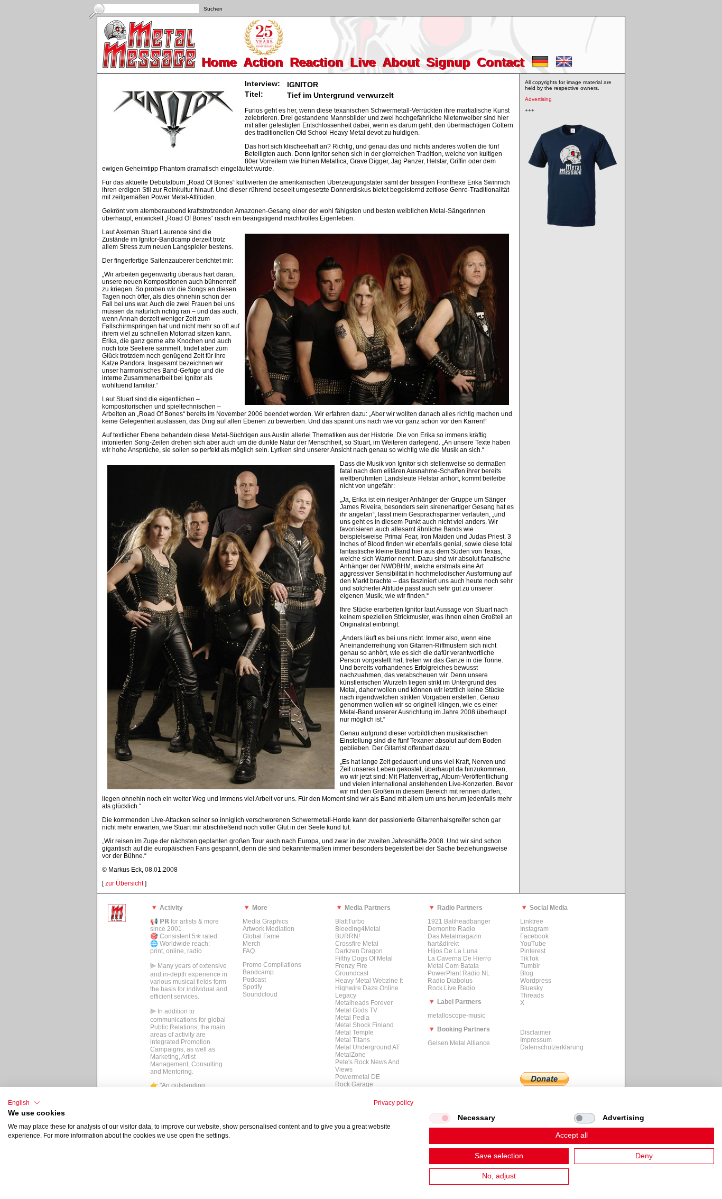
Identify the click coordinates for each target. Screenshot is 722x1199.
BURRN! (347, 936)
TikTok (529, 958)
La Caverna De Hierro (459, 958)
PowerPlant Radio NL (459, 973)
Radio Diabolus (450, 980)
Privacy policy (393, 1102)
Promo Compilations (272, 965)
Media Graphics (265, 921)
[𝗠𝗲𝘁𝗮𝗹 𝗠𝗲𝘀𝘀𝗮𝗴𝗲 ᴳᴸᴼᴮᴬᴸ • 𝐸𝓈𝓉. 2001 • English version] (564, 65)
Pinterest (532, 951)
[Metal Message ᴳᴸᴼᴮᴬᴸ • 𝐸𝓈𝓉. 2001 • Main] (117, 920)
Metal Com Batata (453, 966)
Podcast (254, 979)
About (401, 63)
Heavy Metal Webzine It (369, 980)
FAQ (249, 951)
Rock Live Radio (451, 988)
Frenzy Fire (351, 966)
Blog (526, 973)
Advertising (538, 99)
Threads (532, 995)
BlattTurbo (350, 921)
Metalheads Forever (364, 1003)
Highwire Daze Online (367, 988)
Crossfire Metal (356, 943)
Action (264, 63)
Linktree (531, 921)
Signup (449, 63)
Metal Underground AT (367, 1047)
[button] (24, 1103)
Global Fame (261, 936)
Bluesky (531, 988)
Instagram (534, 929)
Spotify (252, 987)
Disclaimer (535, 1032)
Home (219, 63)
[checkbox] (439, 1118)
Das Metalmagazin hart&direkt (455, 940)
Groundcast (351, 973)
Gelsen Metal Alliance (459, 1043)
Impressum (536, 1040)
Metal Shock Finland (364, 1025)
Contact (501, 63)
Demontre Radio (451, 929)
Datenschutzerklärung (552, 1047)
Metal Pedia (352, 1017)
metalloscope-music (456, 1015)
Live (363, 63)
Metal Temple (354, 1032)
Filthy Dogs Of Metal (364, 958)
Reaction (317, 63)
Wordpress (535, 980)
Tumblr (530, 966)
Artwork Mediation (268, 929)
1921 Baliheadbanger (459, 921)
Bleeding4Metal (358, 929)
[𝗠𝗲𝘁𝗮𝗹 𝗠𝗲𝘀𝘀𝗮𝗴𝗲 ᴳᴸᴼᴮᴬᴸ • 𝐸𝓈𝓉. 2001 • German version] (540, 65)
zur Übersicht (124, 883)
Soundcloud (260, 994)
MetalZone (350, 1054)
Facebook (534, 936)
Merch (252, 943)
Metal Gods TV (356, 1010)
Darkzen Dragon (359, 951)
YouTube (533, 943)
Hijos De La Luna (453, 951)
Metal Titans (352, 1040)
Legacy (345, 995)
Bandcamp (258, 972)
